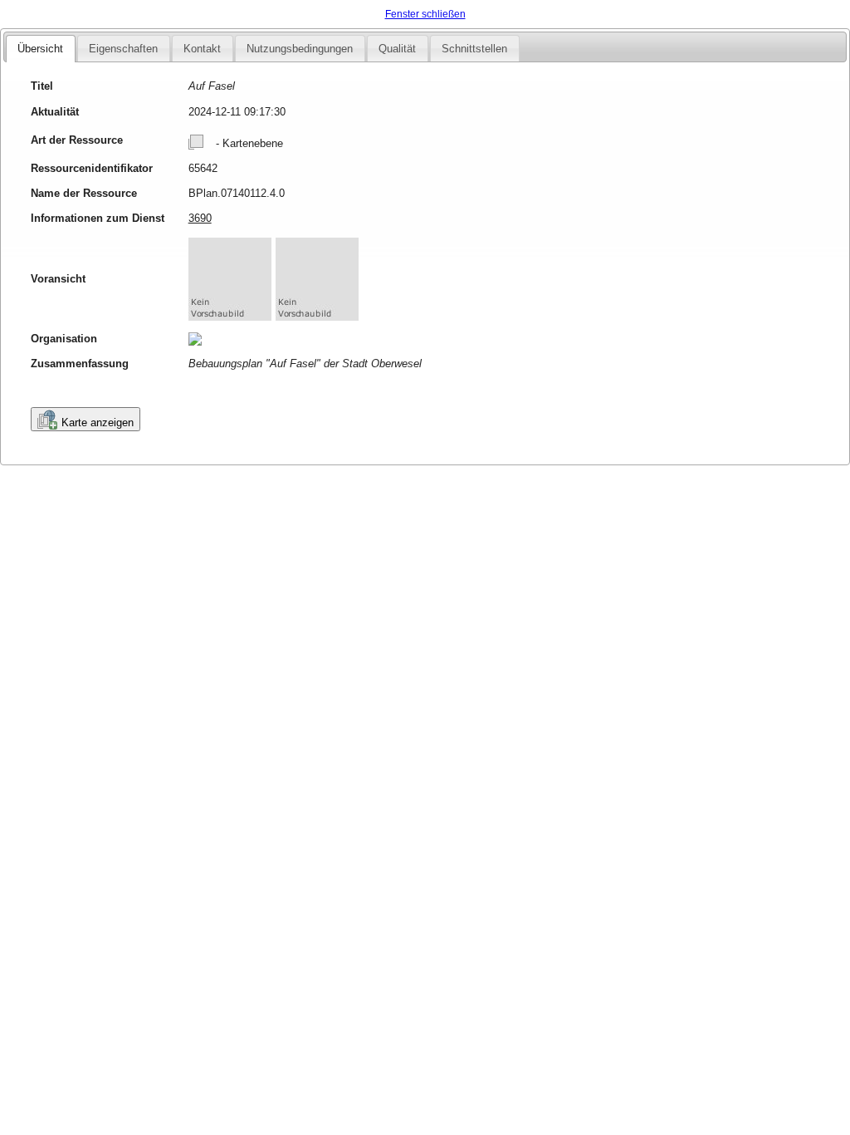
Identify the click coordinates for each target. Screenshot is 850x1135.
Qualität (397, 48)
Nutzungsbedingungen (300, 48)
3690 (200, 218)
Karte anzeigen (97, 422)
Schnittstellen (474, 48)
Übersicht (40, 48)
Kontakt (202, 48)
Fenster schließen (425, 14)
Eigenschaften (123, 48)
